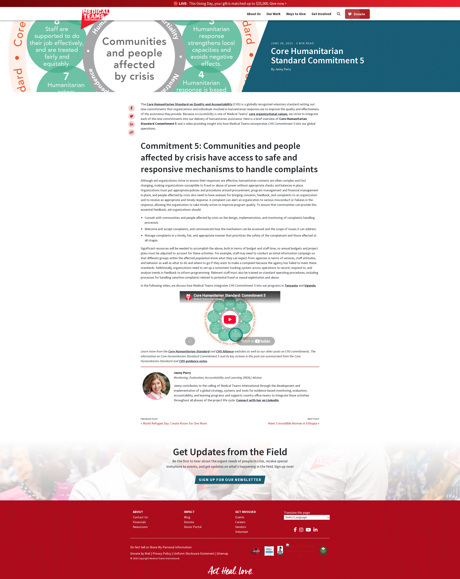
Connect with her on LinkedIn (257, 400)
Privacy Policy (162, 553)
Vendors (240, 527)
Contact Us (140, 517)
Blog (187, 517)
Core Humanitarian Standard (189, 351)
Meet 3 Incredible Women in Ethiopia (292, 423)
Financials (139, 522)
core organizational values (268, 114)
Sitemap (222, 553)
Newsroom (140, 527)
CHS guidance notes (193, 361)
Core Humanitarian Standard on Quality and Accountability (189, 104)
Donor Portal (192, 527)
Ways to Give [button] (296, 14)
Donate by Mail (140, 553)
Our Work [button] (273, 14)
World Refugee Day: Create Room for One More (175, 423)
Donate (189, 522)
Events (239, 517)
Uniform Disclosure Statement (194, 553)
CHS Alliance (225, 351)
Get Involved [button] (321, 14)
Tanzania (291, 285)
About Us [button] (254, 14)
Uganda (310, 285)
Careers (240, 522)
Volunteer (241, 532)
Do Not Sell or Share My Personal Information (161, 547)
